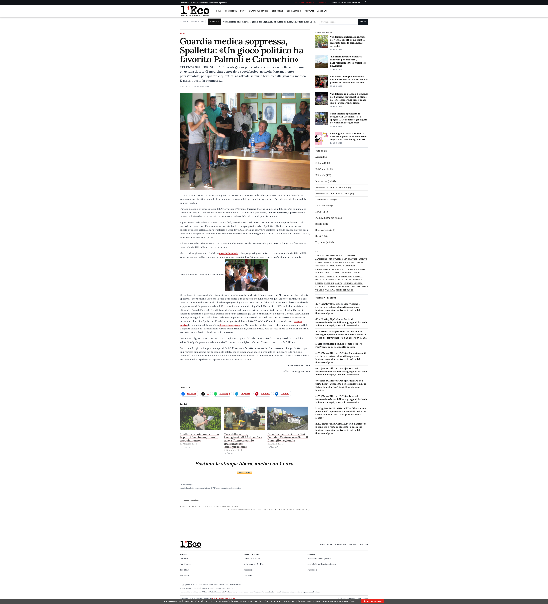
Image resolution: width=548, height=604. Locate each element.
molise (341, 280)
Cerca (363, 22)
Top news (320, 242)
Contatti (309, 11)
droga (328, 273)
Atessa (318, 262)
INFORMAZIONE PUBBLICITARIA (332, 193)
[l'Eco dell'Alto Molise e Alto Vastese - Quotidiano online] (195, 11)
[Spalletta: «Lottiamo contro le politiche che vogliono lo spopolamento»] (200, 418)
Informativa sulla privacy (319, 558)
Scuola (318, 224)
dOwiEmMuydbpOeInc (328, 303)
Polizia (319, 283)
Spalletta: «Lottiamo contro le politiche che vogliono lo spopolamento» (199, 437)
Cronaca (184, 558)
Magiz (318, 343)
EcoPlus (364, 544)
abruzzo (330, 256)
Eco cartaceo (294, 11)
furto (357, 273)
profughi (329, 283)
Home (218, 11)
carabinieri (349, 266)
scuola (319, 287)
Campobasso (321, 266)
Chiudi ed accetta (372, 601)
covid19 (319, 273)
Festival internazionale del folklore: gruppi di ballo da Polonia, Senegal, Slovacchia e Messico (341, 322)
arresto (363, 259)
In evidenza (231, 11)
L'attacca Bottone (259, 11)
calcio (359, 262)
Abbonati (322, 11)
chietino (350, 269)
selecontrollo (332, 287)
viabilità (330, 290)
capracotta (336, 266)
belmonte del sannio (335, 262)
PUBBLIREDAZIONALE (327, 218)
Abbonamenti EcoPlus (254, 564)
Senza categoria (323, 230)
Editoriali (184, 575)
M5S (338, 276)
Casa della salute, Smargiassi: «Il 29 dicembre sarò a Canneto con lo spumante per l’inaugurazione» (243, 440)
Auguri (318, 157)
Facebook (312, 570)
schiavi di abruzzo (353, 283)
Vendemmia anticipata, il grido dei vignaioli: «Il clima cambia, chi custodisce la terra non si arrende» (270, 21)
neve (348, 280)
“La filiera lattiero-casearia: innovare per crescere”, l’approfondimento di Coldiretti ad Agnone (348, 61)
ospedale (357, 280)
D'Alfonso (215, 488)
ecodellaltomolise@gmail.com (322, 564)
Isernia (331, 276)
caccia (350, 262)
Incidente (320, 276)
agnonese (350, 256)
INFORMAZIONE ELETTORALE (331, 187)
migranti (357, 276)
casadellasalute (187, 488)
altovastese (350, 259)
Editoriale (277, 11)
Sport (318, 236)
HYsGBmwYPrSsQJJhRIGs (330, 331)
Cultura (319, 163)
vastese (356, 287)
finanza (337, 273)
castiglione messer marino (329, 269)
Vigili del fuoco (344, 290)
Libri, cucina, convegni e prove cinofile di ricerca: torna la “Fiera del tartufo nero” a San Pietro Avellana (341, 334)
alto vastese (336, 259)
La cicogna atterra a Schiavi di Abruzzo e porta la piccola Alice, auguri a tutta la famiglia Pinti (348, 136)
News (243, 11)
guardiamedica (227, 488)
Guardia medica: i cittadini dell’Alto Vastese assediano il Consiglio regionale (287, 437)
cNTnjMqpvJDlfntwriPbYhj (330, 353)
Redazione (248, 570)
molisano (331, 280)
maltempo (346, 276)
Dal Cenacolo (322, 169)
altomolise (321, 259)
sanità (238, 488)
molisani (320, 280)
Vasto (365, 287)
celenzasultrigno (202, 488)
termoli (346, 287)
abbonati (320, 256)
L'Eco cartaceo (323, 205)
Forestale (347, 273)
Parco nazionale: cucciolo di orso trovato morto (210, 507)
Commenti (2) (186, 484)
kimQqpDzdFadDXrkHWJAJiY (332, 408)
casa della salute (228, 253)
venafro (319, 290)
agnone (340, 256)
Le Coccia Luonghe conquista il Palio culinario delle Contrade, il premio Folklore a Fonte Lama (349, 79)
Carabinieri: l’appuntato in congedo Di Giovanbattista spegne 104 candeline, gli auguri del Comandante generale (348, 118)
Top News (353, 544)
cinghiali (361, 269)
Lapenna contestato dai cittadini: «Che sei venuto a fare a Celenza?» (268, 510)
